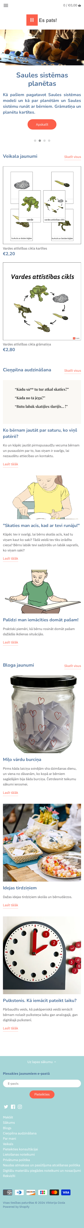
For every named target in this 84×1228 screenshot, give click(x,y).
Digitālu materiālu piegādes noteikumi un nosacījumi (42, 1170)
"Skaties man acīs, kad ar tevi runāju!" (41, 525)
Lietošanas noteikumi (19, 1154)
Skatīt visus (72, 157)
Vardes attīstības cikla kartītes (25, 248)
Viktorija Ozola (55, 1202)
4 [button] (49, 141)
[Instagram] (20, 1106)
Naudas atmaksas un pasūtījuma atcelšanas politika (41, 1165)
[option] (42, 82)
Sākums (9, 1122)
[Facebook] (13, 1106)
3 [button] (44, 141)
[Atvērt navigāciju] (6, 5)
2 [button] (40, 141)
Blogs (7, 1128)
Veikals (8, 1144)
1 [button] (35, 141)
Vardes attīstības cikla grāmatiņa (27, 344)
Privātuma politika (16, 1160)
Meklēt (8, 1117)
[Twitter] (6, 1106)
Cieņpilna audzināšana (27, 370)
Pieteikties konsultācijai (20, 1149)
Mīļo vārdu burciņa (22, 759)
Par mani (9, 1138)
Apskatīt (42, 124)
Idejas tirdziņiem (20, 888)
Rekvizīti (9, 1176)
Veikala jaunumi (20, 156)
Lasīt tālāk (10, 464)
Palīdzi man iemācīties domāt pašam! (41, 620)
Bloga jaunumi (18, 665)
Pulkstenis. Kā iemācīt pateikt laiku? (39, 1000)
